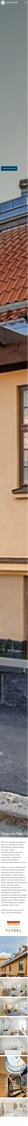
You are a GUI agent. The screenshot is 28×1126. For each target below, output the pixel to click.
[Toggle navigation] (26, 2)
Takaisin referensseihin (9, 168)
